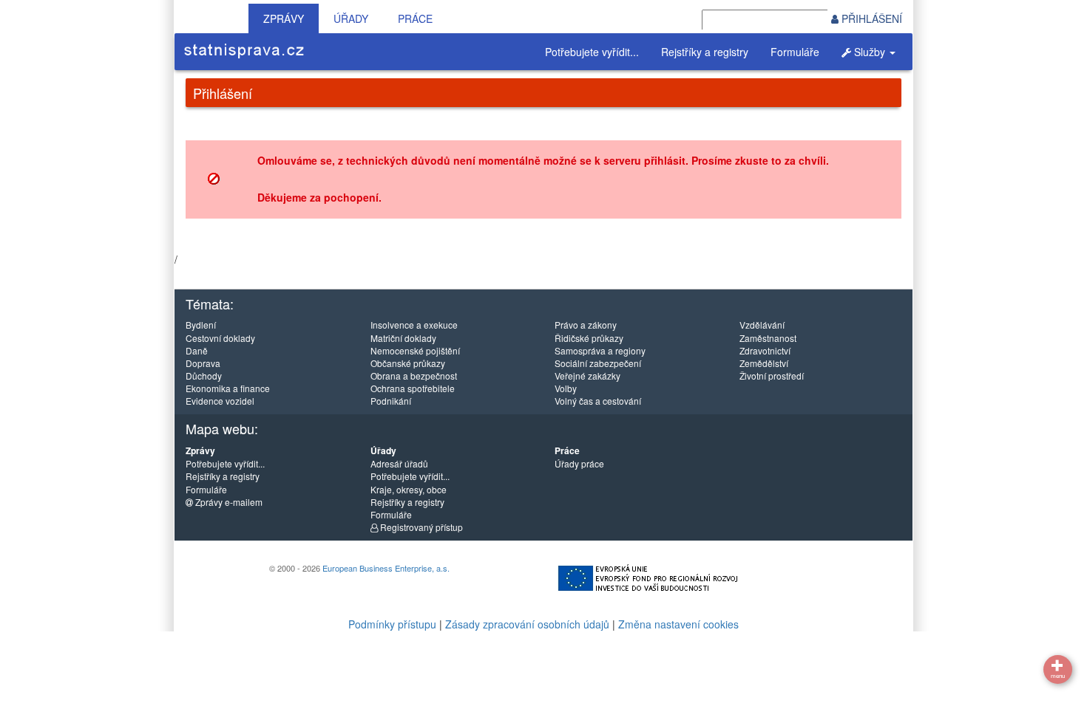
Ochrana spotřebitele (412, 388)
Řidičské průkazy (589, 338)
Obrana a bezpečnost (413, 375)
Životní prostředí (771, 375)
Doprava (203, 363)
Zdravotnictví (764, 350)
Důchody (204, 375)
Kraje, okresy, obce (408, 489)
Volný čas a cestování (598, 400)
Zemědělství (763, 363)
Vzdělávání (762, 324)
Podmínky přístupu (392, 624)
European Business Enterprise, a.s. (386, 568)
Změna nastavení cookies (678, 624)
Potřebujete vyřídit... (592, 51)
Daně (197, 350)
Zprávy (283, 18)
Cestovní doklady (220, 338)
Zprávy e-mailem (228, 502)
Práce (415, 18)
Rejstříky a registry (704, 51)
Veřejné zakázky (587, 375)
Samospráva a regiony (600, 350)
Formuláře (795, 51)
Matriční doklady (403, 338)
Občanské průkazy (407, 363)
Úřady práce (579, 463)
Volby (566, 388)
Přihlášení (870, 18)
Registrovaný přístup (420, 527)
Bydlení (201, 324)
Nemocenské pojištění (415, 350)
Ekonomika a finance (228, 388)
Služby (869, 51)
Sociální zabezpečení (598, 363)
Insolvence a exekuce (414, 324)
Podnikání (390, 400)
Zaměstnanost (767, 338)
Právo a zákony (586, 324)
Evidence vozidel (220, 400)
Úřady (350, 18)
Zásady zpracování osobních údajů (527, 624)
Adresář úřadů (399, 463)
